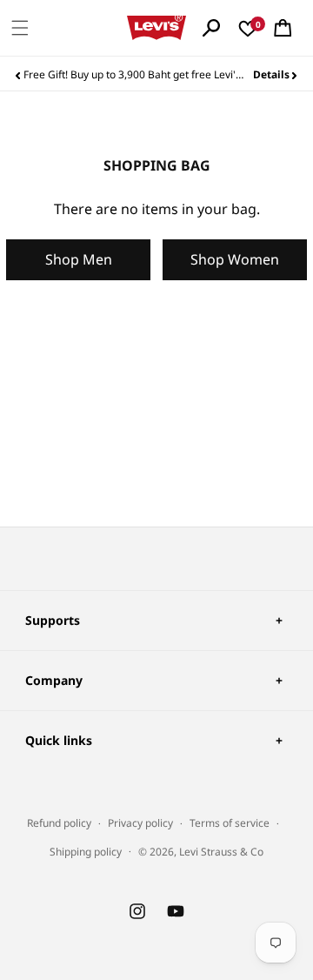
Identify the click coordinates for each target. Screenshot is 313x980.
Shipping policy (86, 851)
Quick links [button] (58, 740)
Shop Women (234, 259)
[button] (20, 27)
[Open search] (211, 27)
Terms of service (230, 823)
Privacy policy (140, 823)
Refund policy (59, 823)
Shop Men (78, 259)
